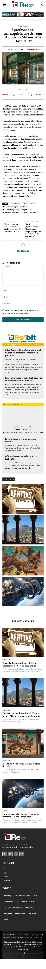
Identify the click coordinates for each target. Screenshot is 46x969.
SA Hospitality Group (11, 210)
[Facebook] (4, 854)
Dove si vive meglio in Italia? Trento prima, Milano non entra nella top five (21, 715)
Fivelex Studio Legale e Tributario (22, 204)
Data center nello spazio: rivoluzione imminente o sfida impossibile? (20, 815)
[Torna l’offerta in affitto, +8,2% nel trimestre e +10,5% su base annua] (23, 499)
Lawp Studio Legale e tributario (15, 207)
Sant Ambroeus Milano (11, 213)
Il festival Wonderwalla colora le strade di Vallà (21, 765)
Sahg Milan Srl (26, 210)
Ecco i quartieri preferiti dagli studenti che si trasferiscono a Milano (23, 379)
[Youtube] (21, 854)
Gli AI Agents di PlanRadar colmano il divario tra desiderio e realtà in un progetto (23, 353)
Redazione (12, 49)
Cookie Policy (19, 953)
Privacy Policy (9, 953)
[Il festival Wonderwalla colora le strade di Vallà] (23, 560)
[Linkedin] (10, 854)
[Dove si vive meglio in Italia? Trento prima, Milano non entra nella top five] (23, 530)
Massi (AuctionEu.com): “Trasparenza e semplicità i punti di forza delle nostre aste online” (33, 230)
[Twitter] (16, 854)
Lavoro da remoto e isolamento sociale (20, 440)
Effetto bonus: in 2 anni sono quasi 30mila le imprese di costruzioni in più (12, 228)
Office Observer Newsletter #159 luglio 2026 (21, 457)
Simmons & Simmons (30, 213)
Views (5, 810)
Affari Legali (23, 26)
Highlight (6, 660)
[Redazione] (23, 245)
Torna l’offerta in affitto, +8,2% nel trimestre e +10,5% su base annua (19, 664)
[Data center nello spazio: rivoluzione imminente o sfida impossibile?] (23, 591)
